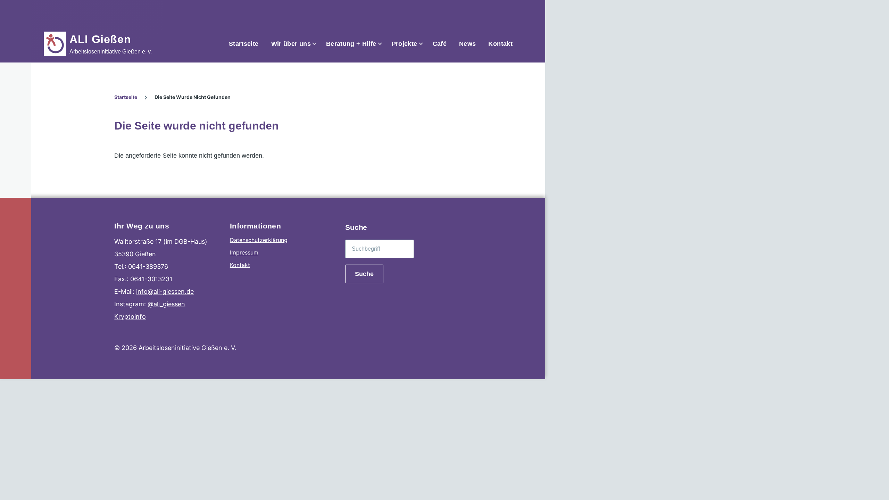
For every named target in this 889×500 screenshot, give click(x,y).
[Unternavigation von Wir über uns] (318, 44)
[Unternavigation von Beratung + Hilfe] (384, 44)
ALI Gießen (100, 39)
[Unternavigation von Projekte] (425, 44)
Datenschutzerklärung (259, 239)
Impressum (244, 252)
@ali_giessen (166, 304)
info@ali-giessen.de (165, 291)
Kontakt (240, 264)
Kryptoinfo (130, 316)
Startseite (125, 97)
